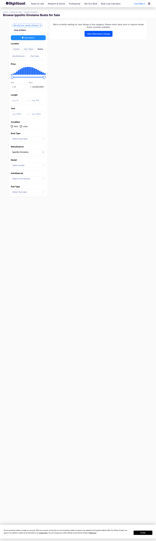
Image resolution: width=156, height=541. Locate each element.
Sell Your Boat (90, 3)
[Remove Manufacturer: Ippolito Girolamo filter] (40, 25)
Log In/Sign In (139, 4)
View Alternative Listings (98, 34)
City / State (28, 49)
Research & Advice (56, 3)
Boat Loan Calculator (111, 3)
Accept (143, 533)
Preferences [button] (92, 533)
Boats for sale (37, 3)
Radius (40, 49)
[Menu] (149, 3)
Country (16, 49)
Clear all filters (20, 30)
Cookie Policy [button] (43, 533)
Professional (74, 3)
